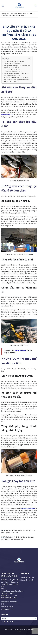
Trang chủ (5, 13)
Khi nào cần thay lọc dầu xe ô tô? (14, 61)
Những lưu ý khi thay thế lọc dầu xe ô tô (16, 73)
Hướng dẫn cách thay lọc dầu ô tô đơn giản (17, 66)
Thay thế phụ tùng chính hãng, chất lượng (17, 79)
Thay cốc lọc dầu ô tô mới (13, 69)
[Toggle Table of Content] (28, 58)
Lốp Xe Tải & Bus (7, 607)
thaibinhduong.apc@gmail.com (12, 591)
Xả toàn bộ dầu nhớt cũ (12, 68)
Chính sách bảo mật (26, 580)
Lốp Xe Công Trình (7, 609)
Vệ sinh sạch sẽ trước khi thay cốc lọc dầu (17, 77)
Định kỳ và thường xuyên (13, 75)
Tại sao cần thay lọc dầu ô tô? (13, 63)
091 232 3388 (12, 595)
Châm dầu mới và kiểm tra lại (14, 71)
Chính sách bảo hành (27, 577)
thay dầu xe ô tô (7, 114)
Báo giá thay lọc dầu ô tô (11, 81)
